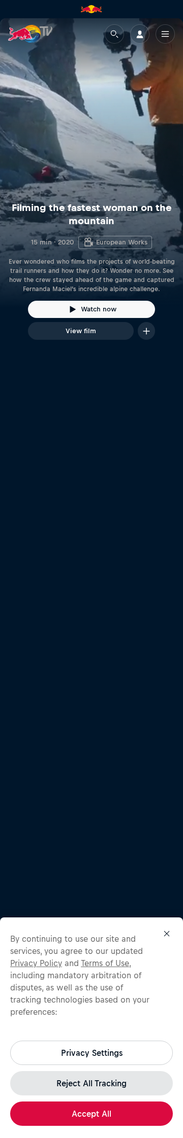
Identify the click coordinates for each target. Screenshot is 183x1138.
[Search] (114, 34)
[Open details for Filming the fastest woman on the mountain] (91, 188)
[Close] (167, 933)
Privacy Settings (92, 1052)
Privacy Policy (36, 963)
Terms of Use (105, 963)
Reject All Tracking (91, 1083)
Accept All (91, 1113)
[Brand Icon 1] (91, 9)
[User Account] (139, 34)
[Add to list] (146, 331)
